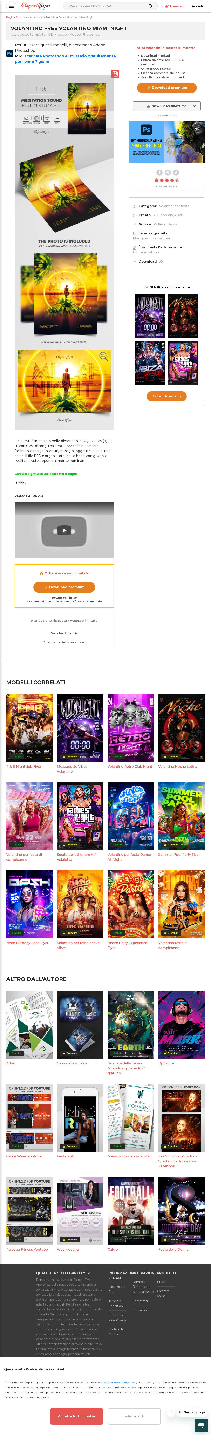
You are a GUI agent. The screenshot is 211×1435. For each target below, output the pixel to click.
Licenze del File (117, 1289)
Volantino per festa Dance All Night (129, 857)
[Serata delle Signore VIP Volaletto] (183, 363)
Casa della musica (72, 1063)
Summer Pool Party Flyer (179, 855)
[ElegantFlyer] (36, 6)
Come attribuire (146, 252)
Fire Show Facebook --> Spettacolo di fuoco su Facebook (177, 1161)
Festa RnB (65, 1156)
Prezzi (161, 1282)
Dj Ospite (166, 1063)
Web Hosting (68, 1249)
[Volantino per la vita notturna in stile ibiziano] (150, 363)
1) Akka (20, 483)
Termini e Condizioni (116, 1303)
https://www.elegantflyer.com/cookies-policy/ (109, 1387)
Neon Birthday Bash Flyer (27, 943)
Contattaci (140, 1301)
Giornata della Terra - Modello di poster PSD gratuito (126, 1068)
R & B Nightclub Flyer (23, 767)
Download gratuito (64, 633)
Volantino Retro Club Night (130, 767)
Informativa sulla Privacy (117, 1317)
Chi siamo (140, 1310)
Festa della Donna (173, 1249)
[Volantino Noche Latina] (183, 316)
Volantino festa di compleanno (173, 945)
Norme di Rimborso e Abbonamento (142, 1287)
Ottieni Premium (167, 396)
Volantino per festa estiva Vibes (78, 945)
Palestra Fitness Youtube (27, 1249)
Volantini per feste (174, 206)
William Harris (165, 224)
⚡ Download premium (64, 587)
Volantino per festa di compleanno (24, 857)
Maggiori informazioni (151, 238)
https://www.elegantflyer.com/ (118, 1382)
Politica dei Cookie (116, 1332)
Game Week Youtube (24, 1156)
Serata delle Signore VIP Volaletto (77, 857)
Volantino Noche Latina (177, 767)
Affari (10, 1063)
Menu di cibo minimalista (129, 1156)
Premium (177, 6)
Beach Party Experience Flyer (127, 945)
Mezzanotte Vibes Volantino (72, 769)
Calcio (113, 1249)
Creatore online (163, 1293)
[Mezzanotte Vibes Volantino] (150, 316)
